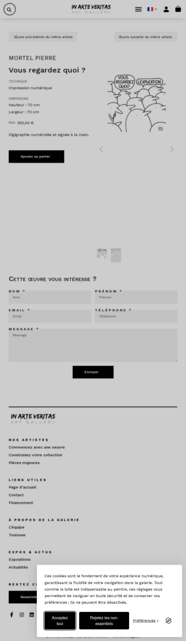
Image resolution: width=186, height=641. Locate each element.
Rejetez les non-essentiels (104, 620)
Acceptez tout (60, 620)
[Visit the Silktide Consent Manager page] (168, 620)
